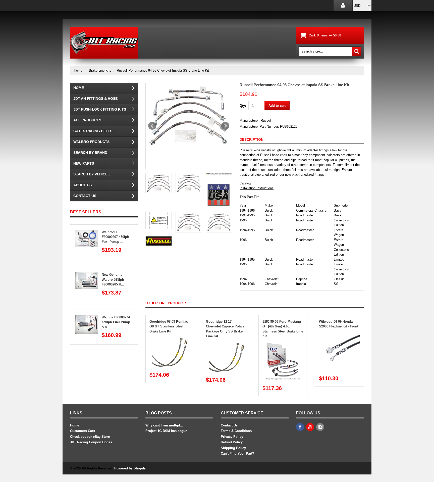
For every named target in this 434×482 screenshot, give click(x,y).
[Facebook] (300, 427)
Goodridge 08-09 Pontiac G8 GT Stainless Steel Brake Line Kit (168, 326)
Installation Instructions (257, 188)
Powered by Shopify (129, 468)
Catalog (245, 183)
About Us (82, 185)
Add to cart (277, 106)
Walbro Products (91, 142)
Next (225, 126)
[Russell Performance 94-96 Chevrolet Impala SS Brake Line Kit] (189, 116)
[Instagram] (320, 427)
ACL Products (87, 120)
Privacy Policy (232, 437)
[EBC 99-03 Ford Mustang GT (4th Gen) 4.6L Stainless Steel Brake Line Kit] (283, 344)
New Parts (83, 163)
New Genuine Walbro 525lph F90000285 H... (113, 279)
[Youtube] (310, 427)
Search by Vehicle (91, 174)
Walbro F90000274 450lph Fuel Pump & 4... (116, 322)
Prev (152, 126)
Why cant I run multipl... (164, 425)
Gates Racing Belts (92, 131)
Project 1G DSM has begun (166, 431)
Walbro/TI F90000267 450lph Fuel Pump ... (115, 237)
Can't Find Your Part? (237, 453)
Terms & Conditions (236, 431)
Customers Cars (82, 431)
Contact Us (84, 196)
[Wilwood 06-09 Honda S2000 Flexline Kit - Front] (339, 334)
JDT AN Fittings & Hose (95, 99)
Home (78, 70)
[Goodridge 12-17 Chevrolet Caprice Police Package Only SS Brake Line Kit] (226, 344)
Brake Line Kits (100, 70)
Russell (266, 120)
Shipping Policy (233, 448)
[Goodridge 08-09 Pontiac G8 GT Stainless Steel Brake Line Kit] (170, 339)
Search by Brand (90, 153)
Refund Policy (232, 442)
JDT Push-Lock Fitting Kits (99, 109)
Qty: (243, 106)
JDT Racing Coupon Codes (91, 442)
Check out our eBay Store (90, 437)
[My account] (343, 5)
